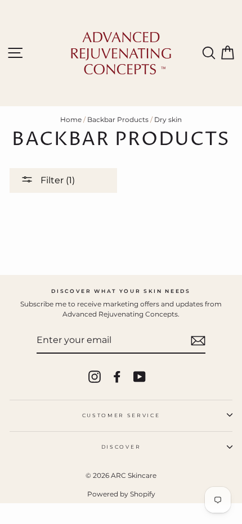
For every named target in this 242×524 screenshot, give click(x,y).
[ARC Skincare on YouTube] (139, 377)
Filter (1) (56, 180)
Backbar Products (118, 119)
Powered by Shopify (121, 494)
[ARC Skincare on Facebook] (117, 377)
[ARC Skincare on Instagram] (94, 377)
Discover (121, 447)
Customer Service (121, 415)
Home (71, 119)
